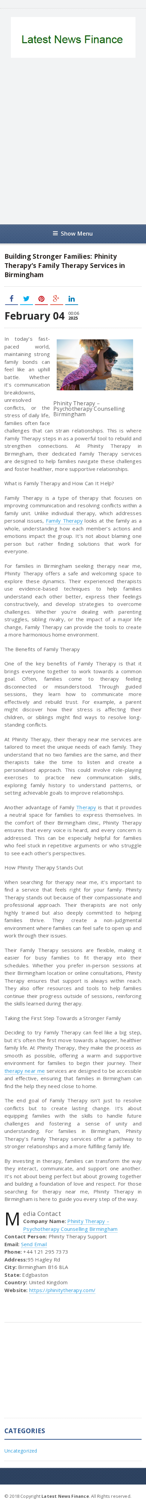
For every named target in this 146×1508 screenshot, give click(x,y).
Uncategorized (20, 1450)
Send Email (34, 1244)
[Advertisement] (73, 141)
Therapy (86, 807)
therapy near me (24, 1070)
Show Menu (77, 233)
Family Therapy (64, 520)
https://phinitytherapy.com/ (62, 1290)
